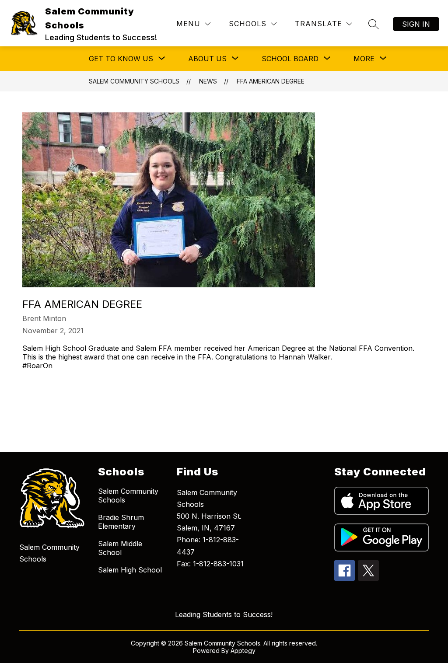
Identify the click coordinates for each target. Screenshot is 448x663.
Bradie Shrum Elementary (121, 521)
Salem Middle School (120, 548)
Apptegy (243, 650)
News (208, 81)
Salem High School (130, 569)
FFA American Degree (270, 81)
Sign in (416, 24)
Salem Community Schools (134, 81)
